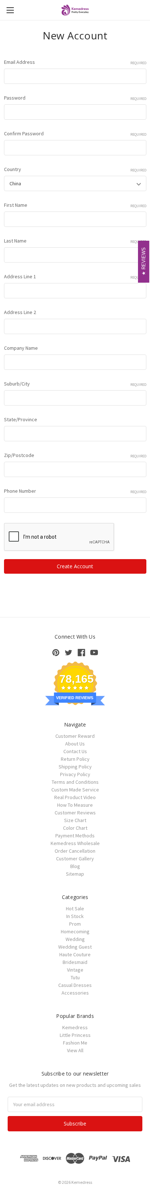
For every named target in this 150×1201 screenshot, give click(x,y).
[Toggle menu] (10, 10)
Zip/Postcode (75, 455)
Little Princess (75, 1035)
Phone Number (75, 491)
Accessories (75, 992)
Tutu (75, 977)
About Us (75, 743)
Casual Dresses (75, 985)
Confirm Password (75, 133)
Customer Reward (75, 736)
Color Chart (75, 828)
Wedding (75, 939)
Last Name (75, 240)
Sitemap (75, 874)
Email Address (75, 62)
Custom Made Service (75, 789)
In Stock (75, 916)
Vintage (75, 969)
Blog (75, 866)
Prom (75, 924)
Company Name (21, 348)
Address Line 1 (75, 276)
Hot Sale (75, 908)
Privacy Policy (75, 774)
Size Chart (75, 820)
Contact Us (75, 751)
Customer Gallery (75, 858)
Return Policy (75, 759)
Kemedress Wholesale (75, 843)
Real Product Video (75, 797)
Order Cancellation (75, 851)
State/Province (20, 419)
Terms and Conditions (75, 782)
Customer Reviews (75, 812)
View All (75, 1050)
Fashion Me (75, 1042)
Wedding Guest (75, 947)
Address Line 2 (20, 312)
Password (75, 97)
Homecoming (75, 931)
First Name (75, 205)
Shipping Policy (75, 766)
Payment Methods (75, 835)
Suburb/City (75, 383)
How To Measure (75, 805)
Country (75, 169)
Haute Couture (75, 954)
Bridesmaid (75, 962)
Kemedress (75, 1027)
